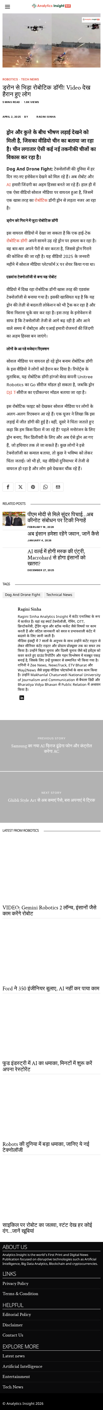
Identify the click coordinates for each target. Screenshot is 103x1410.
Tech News (30, 79)
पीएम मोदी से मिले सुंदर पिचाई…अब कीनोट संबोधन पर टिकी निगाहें (60, 518)
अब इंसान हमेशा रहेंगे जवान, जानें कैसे (63, 534)
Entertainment (16, 1377)
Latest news (13, 1356)
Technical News (59, 595)
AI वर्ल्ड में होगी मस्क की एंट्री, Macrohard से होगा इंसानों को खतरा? (57, 558)
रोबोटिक (41, 200)
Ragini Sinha (46, 116)
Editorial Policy (16, 1314)
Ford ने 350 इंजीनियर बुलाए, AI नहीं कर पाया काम (50, 989)
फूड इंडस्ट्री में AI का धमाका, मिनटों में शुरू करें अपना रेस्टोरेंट (47, 1066)
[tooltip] (8, 486)
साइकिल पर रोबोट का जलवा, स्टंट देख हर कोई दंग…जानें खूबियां (47, 1228)
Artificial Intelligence (22, 1366)
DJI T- (11, 392)
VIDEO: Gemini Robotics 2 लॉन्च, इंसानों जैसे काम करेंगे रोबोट (49, 911)
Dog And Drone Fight (22, 595)
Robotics (10, 79)
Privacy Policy (15, 1283)
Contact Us (12, 1335)
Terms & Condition (20, 1294)
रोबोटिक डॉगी (16, 240)
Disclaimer (12, 1325)
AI (8, 184)
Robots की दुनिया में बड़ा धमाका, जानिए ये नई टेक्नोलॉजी (45, 1147)
